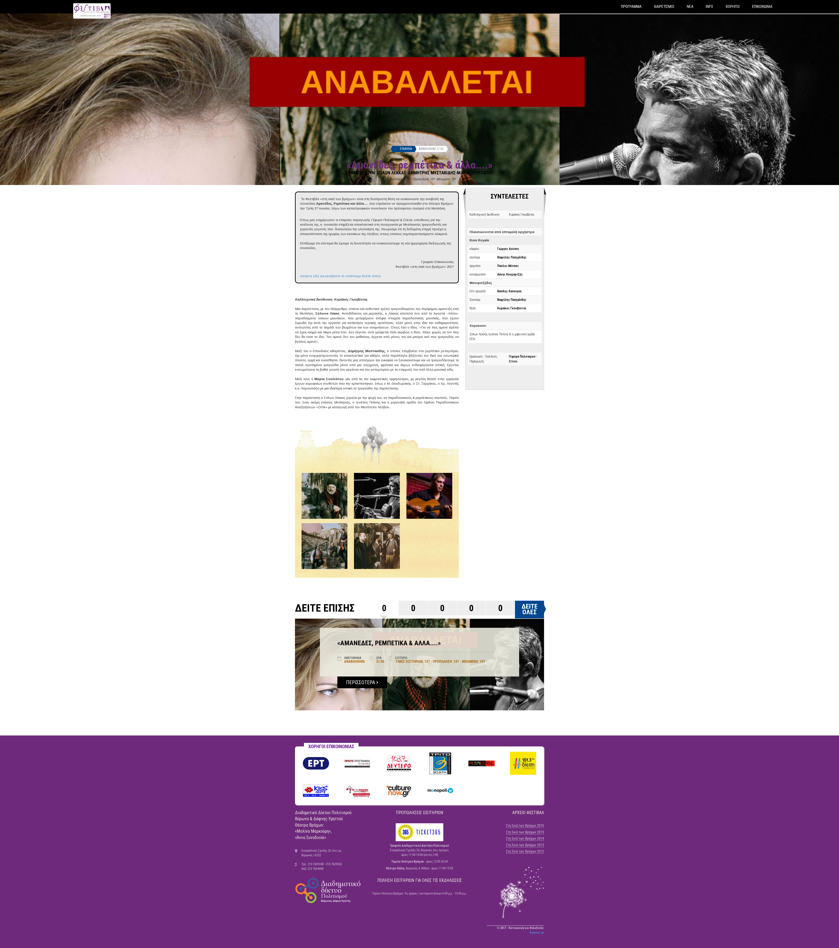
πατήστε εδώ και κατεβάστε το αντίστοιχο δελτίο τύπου (340, 276)
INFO (709, 6)
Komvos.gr (537, 932)
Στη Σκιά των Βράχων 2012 (525, 851)
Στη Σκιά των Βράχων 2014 (525, 838)
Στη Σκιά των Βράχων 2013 (525, 845)
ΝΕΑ (690, 6)
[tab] (384, 608)
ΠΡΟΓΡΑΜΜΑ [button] (631, 6)
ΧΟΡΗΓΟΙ (733, 6)
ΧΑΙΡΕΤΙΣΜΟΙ (664, 6)
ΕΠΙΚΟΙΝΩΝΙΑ (762, 6)
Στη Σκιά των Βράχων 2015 (525, 832)
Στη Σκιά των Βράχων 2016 (525, 825)
